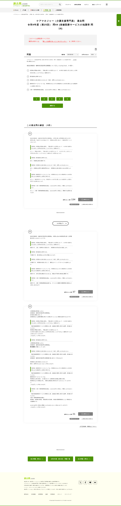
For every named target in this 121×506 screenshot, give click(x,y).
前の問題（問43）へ (37, 459)
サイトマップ (68, 494)
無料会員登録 (77, 4)
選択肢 (63, 54)
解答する (52, 105)
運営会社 (26, 494)
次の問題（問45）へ (84, 459)
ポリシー (60, 494)
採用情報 (40, 494)
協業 (47, 494)
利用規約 (52, 494)
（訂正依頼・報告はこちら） (88, 426)
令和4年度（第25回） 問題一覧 (60, 459)
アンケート (68, 4)
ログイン (86, 4)
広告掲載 (33, 494)
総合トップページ (96, 4)
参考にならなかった (74, 204)
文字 (85, 54)
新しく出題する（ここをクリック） (55, 41)
